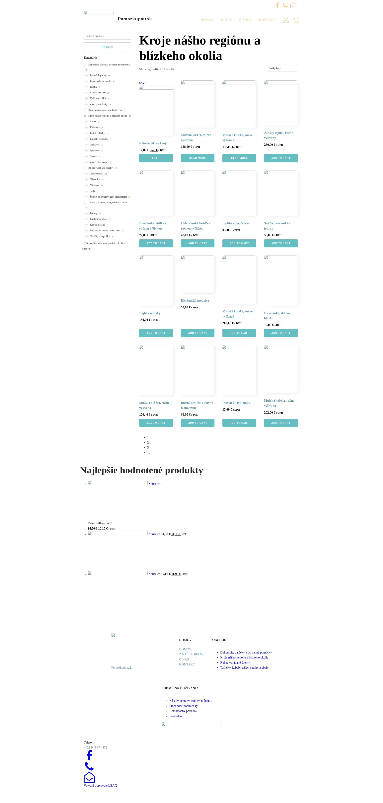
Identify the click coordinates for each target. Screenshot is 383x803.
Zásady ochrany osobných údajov (191, 700)
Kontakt (267, 19)
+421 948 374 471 (95, 747)
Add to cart (280, 158)
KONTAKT (187, 664)
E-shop (245, 19)
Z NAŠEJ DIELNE (191, 654)
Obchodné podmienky (184, 706)
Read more (156, 158)
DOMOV (185, 649)
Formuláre (176, 716)
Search (107, 47)
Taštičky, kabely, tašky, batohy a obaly (244, 667)
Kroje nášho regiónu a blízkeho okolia (244, 657)
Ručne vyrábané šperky (235, 662)
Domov (207, 19)
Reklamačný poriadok (183, 711)
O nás (226, 19)
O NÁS (184, 659)
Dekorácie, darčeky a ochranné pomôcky (246, 652)
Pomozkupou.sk (135, 18)
